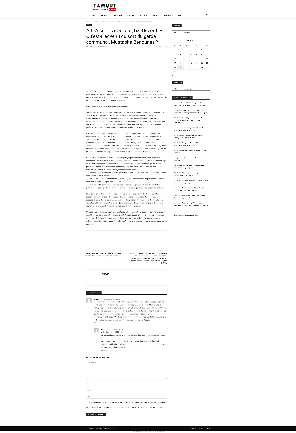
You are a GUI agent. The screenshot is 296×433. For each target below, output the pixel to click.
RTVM (201, 428)
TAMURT (91, 47)
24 (175, 67)
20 (192, 63)
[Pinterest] (99, 52)
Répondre (97, 323)
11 (180, 58)
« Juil (174, 75)
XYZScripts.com (160, 432)
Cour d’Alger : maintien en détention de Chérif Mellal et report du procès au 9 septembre (191, 120)
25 (180, 67)
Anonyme (177, 158)
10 (175, 58)
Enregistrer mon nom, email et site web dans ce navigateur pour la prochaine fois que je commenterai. (127, 402)
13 (192, 58)
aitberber (177, 110)
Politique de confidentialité (121, 407)
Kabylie (95, 22)
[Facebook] (88, 52)
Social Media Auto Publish (139, 432)
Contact (207, 428)
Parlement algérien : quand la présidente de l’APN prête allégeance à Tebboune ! (191, 205)
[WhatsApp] (104, 52)
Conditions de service (146, 407)
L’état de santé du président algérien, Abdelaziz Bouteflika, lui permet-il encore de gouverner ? (104, 254)
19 (186, 63)
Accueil (88, 22)
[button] (207, 15)
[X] (94, 52)
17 (175, 63)
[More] (110, 52)
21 (196, 63)
